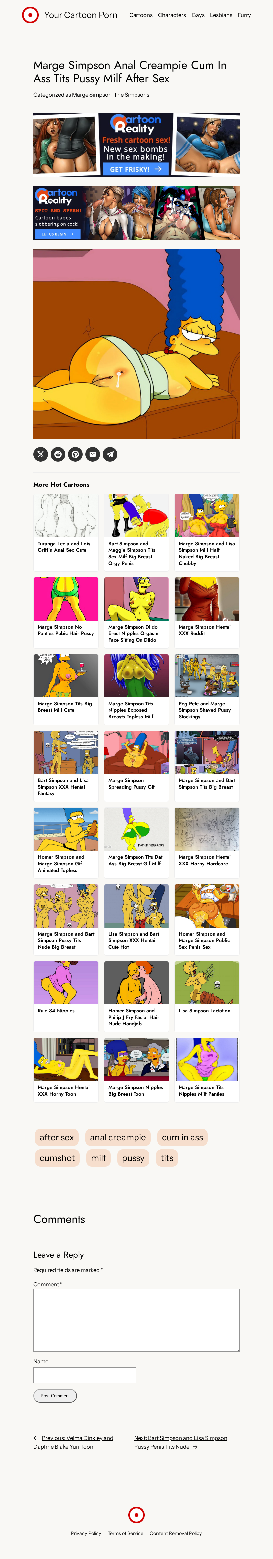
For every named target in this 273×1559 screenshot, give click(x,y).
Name (40, 1361)
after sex (57, 1137)
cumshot (57, 1158)
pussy (133, 1158)
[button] (40, 454)
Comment (47, 1284)
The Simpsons (131, 94)
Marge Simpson (91, 94)
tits (167, 1158)
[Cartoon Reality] (136, 175)
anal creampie (118, 1137)
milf (98, 1158)
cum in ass (182, 1137)
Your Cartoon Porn (81, 15)
